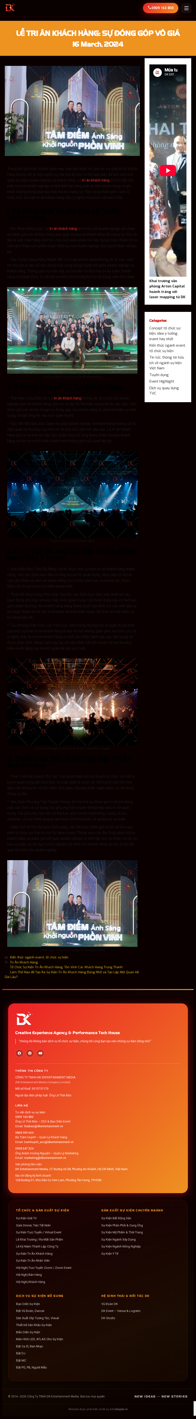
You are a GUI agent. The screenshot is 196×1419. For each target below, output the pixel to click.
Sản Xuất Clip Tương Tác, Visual (37, 1318)
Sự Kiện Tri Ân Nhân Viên (33, 1260)
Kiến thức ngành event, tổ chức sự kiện (39, 957)
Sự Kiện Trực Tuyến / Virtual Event (38, 1232)
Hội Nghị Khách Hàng (30, 1282)
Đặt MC (21, 1360)
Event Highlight (161, 381)
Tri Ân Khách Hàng (24, 962)
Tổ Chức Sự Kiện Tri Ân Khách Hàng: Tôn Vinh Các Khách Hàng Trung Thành (66, 967)
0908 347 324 (24, 1148)
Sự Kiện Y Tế (109, 1253)
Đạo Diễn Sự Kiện (28, 1304)
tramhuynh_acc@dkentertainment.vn (49, 1142)
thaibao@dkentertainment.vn (43, 1126)
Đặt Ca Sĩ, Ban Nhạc (29, 1346)
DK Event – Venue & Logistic (121, 1311)
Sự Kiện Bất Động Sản (116, 1218)
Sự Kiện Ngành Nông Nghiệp (121, 1246)
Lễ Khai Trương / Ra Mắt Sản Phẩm (39, 1239)
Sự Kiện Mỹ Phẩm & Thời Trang (122, 1232)
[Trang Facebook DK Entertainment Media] (19, 1053)
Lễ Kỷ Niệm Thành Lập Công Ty (37, 1246)
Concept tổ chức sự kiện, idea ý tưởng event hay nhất (164, 333)
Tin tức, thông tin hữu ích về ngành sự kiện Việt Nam (166, 363)
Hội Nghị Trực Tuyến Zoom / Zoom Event (43, 1268)
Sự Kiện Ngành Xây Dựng (118, 1239)
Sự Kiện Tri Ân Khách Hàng (34, 1253)
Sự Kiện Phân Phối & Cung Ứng (122, 1225)
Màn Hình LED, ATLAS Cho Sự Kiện (39, 1339)
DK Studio (108, 1318)
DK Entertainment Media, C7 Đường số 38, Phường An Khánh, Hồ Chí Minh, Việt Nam (71, 1169)
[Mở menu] (186, 8)
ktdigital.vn (121, 1409)
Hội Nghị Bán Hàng (29, 1274)
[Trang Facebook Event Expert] (30, 1053)
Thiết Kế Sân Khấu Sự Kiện (34, 1325)
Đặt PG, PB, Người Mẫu (31, 1367)
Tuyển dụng (159, 374)
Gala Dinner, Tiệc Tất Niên (33, 1225)
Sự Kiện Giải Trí (26, 1218)
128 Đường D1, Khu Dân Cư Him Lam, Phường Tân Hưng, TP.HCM (58, 1180)
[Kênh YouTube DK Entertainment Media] (40, 1053)
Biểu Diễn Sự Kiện (28, 1332)
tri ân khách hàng (95, 180)
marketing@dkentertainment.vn (45, 1158)
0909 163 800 (24, 1117)
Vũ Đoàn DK (109, 1304)
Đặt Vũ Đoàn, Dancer (30, 1311)
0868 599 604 (24, 1132)
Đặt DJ (20, 1353)
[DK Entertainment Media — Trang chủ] (10, 8)
